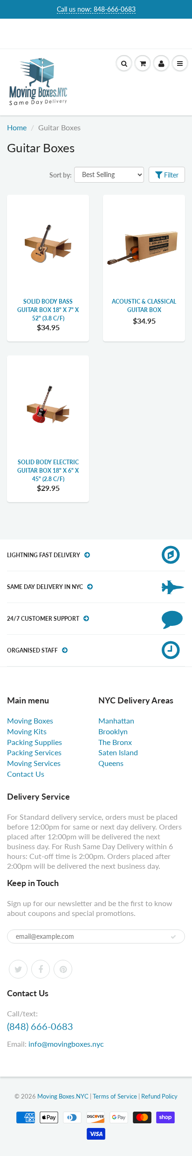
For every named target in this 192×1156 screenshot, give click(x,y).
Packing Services (34, 752)
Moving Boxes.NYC (63, 1096)
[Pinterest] (63, 969)
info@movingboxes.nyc (66, 1043)
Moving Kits (27, 731)
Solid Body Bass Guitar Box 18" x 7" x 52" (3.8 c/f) (48, 310)
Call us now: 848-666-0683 (96, 9)
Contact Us (25, 773)
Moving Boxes (30, 720)
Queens (110, 763)
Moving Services (34, 763)
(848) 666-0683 (40, 1026)
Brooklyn (113, 731)
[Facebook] (40, 969)
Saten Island (118, 752)
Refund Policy (159, 1096)
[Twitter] (18, 969)
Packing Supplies (34, 742)
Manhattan (116, 720)
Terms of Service (115, 1096)
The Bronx (115, 742)
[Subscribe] (173, 936)
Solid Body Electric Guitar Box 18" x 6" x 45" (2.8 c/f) (48, 470)
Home (17, 127)
